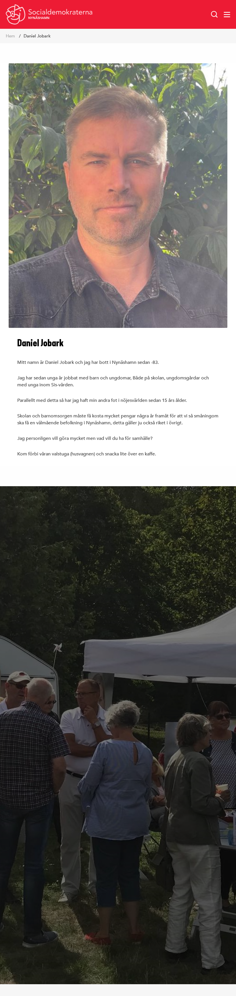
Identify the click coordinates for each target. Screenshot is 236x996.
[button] (214, 14)
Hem (10, 36)
